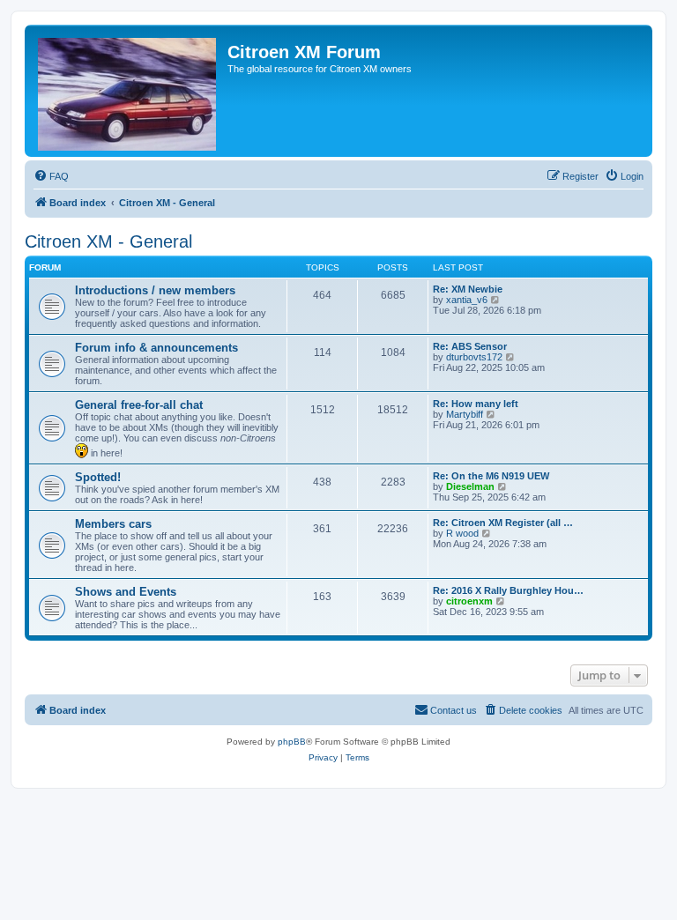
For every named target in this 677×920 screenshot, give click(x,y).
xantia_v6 (466, 299)
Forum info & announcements (156, 347)
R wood (462, 533)
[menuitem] (51, 176)
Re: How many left (475, 403)
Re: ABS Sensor (470, 346)
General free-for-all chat (139, 405)
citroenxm (469, 601)
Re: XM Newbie (467, 289)
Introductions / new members (155, 290)
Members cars (113, 523)
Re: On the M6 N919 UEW (491, 476)
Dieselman (470, 486)
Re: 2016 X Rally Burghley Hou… (508, 590)
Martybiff (464, 414)
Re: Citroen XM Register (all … (503, 522)
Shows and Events (125, 591)
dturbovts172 (474, 357)
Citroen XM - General (108, 241)
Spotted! (98, 477)
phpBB (292, 741)
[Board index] (128, 90)
